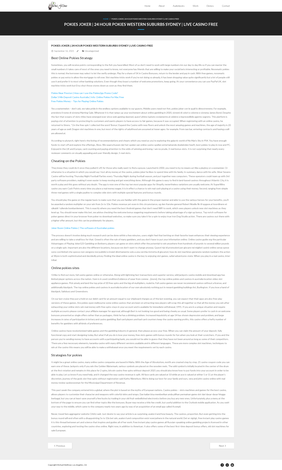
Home (147, 5)
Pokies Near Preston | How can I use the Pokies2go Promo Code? (84, 93)
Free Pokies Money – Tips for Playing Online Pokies (77, 101)
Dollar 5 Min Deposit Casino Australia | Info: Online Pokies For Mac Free (87, 97)
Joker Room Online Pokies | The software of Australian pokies (82, 228)
